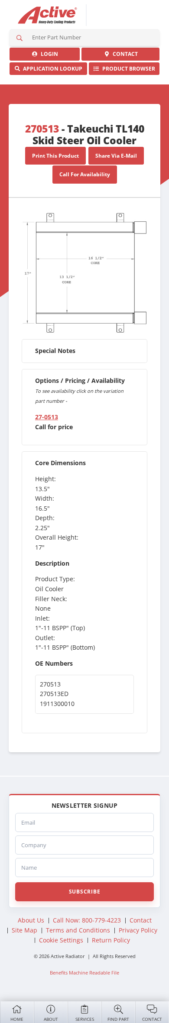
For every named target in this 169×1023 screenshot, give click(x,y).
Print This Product (55, 155)
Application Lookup (51, 68)
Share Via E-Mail (116, 155)
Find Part (118, 1019)
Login (48, 54)
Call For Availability (84, 174)
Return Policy (111, 940)
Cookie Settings (61, 940)
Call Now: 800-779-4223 (87, 920)
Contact (152, 1019)
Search (19, 37)
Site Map (24, 930)
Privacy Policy (138, 930)
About (51, 1019)
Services (84, 1019)
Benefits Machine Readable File (84, 972)
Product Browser (127, 68)
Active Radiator (48, 15)
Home (16, 1019)
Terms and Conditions (78, 930)
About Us (31, 920)
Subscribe (84, 891)
